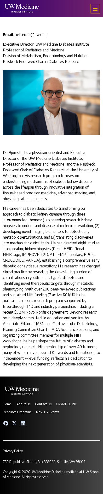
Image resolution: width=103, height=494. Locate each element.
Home (7, 404)
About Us (23, 404)
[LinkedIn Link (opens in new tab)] (23, 423)
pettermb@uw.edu (30, 34)
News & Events (47, 412)
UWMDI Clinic (66, 404)
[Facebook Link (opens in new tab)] (6, 423)
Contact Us (43, 404)
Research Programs (17, 412)
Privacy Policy (13, 451)
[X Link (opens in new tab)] (14, 423)
